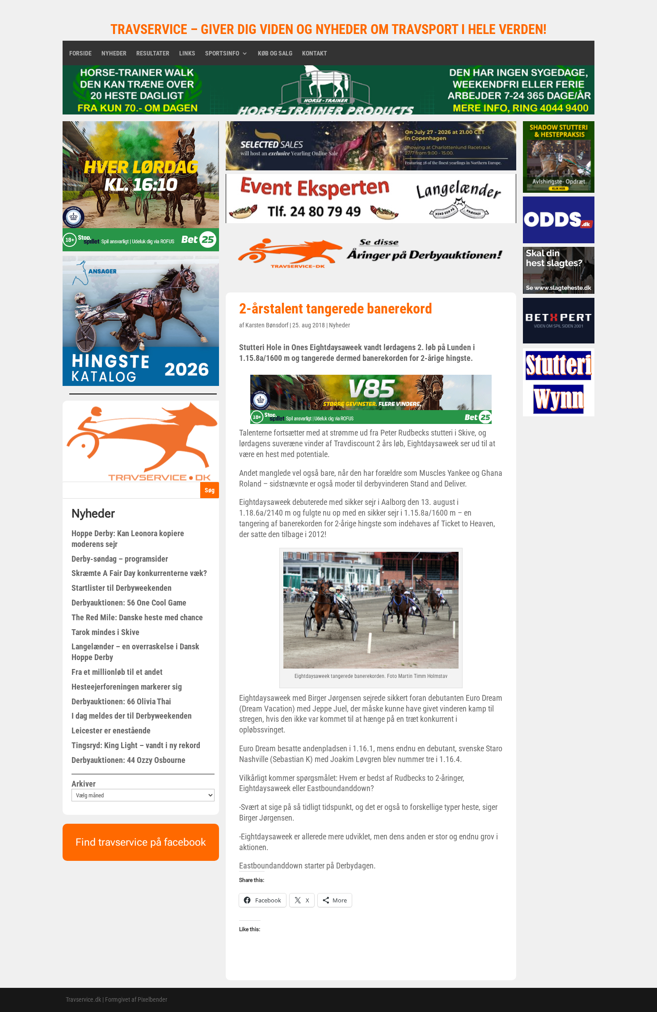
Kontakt (314, 53)
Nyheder (113, 53)
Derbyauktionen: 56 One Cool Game (129, 602)
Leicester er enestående (111, 730)
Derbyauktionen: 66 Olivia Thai (121, 701)
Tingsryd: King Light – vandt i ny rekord (136, 745)
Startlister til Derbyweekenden (122, 588)
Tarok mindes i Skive (105, 632)
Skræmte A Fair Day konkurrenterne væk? (139, 573)
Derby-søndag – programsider (120, 558)
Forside (80, 53)
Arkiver (84, 783)
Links (187, 53)
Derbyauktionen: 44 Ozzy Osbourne (128, 760)
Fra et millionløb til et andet (117, 672)
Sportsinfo (222, 53)
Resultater (152, 53)
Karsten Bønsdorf (266, 325)
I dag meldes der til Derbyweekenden (132, 715)
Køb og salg (275, 53)
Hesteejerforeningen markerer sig (127, 686)
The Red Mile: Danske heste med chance (137, 617)
